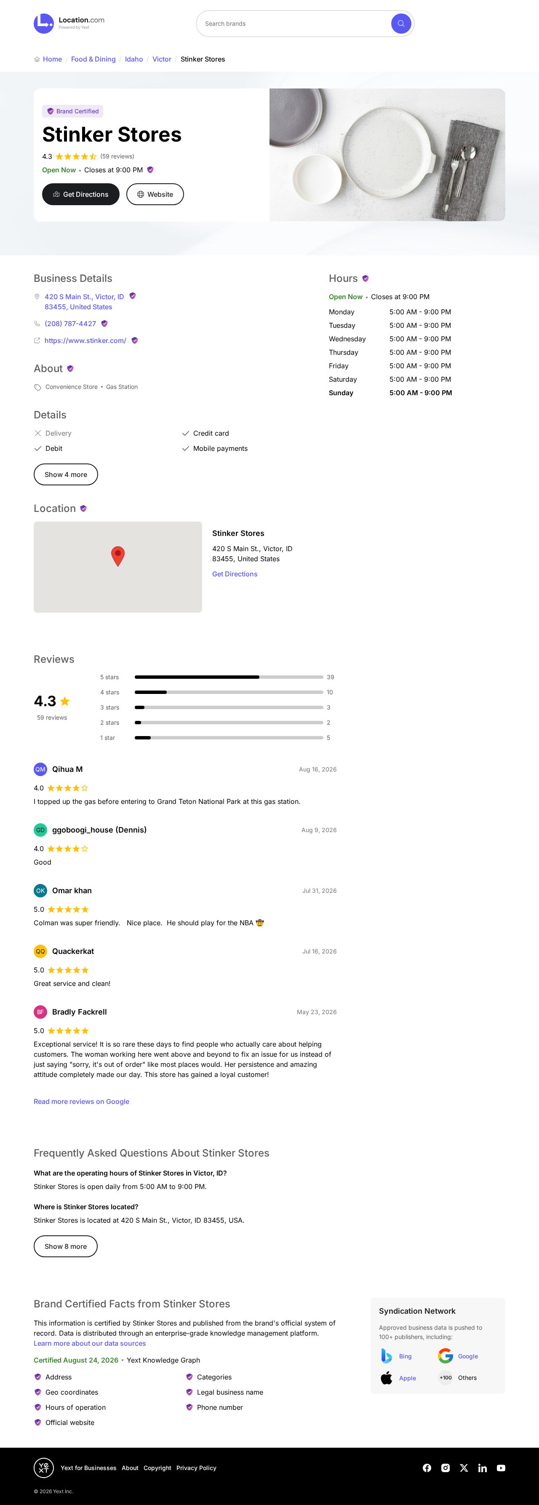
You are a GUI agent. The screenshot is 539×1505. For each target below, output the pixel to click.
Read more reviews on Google (81, 1101)
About (130, 1467)
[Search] (401, 23)
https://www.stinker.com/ (85, 340)
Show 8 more (66, 1246)
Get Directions (235, 574)
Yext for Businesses (89, 1467)
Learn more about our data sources (90, 1343)
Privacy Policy (196, 1467)
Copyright (157, 1467)
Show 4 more (66, 474)
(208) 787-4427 (70, 323)
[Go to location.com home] (69, 23)
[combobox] (305, 23)
